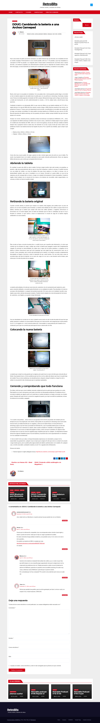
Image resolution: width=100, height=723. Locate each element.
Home (10, 12)
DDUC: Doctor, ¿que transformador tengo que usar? (82, 74)
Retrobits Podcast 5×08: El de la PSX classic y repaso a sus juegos (82, 60)
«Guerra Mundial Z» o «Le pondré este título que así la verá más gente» (82, 84)
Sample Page (38, 12)
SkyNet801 (22, 498)
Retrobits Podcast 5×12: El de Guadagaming (60, 693)
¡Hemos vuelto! (79, 37)
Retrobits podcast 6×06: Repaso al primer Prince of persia (82, 42)
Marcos (22, 32)
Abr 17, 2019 (57, 696)
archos (32, 33)
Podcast (55, 689)
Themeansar (33, 719)
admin (21, 696)
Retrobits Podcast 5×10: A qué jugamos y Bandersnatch (81, 694)
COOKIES (28, 12)
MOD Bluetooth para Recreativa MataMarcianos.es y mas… (17, 497)
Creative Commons (52, 12)
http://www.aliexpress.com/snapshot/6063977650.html (31, 543)
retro (56, 33)
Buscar (76, 20)
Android (29, 33)
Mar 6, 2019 (78, 696)
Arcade (11, 490)
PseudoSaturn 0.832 (58, 495)
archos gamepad (39, 33)
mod (53, 33)
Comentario (12, 607)
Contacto (19, 12)
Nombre (11, 638)
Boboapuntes (13, 691)
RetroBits (50, 4)
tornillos (59, 33)
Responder (64, 520)
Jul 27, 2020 (35, 696)
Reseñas (12, 492)
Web (10, 656)
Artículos (17, 490)
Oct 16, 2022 (14, 696)
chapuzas (49, 33)
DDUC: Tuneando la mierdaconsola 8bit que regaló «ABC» (38, 497)
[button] (92, 12)
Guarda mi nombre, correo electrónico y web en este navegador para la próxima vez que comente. (35, 665)
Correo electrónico (14, 647)
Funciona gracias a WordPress (13, 719)
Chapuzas (15, 21)
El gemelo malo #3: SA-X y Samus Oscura (83, 89)
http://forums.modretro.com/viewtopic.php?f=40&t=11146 (50, 451)
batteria (45, 33)
